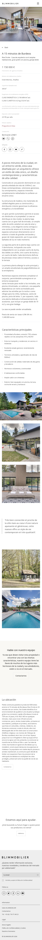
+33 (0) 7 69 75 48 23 (11, 914)
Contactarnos (21, 676)
